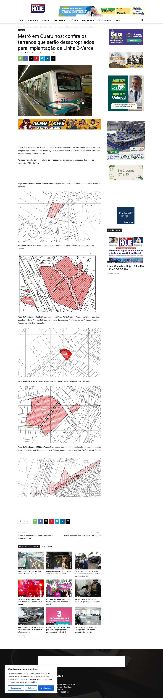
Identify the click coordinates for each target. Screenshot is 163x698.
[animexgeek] (59, 129)
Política (72, 20)
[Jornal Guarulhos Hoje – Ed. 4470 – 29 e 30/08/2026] (126, 249)
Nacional (58, 20)
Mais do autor (47, 547)
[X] (31, 58)
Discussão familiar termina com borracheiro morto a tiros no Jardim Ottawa (30, 601)
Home (21, 20)
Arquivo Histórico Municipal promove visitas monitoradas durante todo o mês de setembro (30, 629)
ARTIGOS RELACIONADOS (29, 547)
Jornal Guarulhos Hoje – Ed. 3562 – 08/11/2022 (82, 536)
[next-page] (23, 636)
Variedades (87, 20)
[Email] (53, 58)
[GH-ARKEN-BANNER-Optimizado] (126, 180)
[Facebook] (25, 58)
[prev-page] (19, 636)
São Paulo (46, 20)
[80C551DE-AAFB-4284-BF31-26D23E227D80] (126, 111)
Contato (118, 20)
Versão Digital (104, 20)
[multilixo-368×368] (126, 159)
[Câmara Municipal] (126, 44)
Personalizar (16, 688)
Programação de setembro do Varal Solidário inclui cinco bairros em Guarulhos (58, 601)
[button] (142, 20)
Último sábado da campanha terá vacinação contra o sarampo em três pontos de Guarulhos (87, 574)
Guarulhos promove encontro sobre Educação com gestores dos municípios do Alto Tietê (87, 629)
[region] (31, 679)
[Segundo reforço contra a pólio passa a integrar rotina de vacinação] (88, 588)
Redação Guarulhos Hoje (29, 53)
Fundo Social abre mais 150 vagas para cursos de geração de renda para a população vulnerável (58, 629)
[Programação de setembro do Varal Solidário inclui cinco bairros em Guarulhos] (59, 588)
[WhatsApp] (20, 58)
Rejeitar (31, 688)
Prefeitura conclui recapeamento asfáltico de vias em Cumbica (35, 537)
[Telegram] (42, 58)
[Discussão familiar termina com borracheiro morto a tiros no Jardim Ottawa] (31, 588)
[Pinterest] (36, 58)
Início (19, 27)
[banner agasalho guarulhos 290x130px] (126, 67)
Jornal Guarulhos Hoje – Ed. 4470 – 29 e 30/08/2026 (125, 268)
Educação (21, 624)
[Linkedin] (47, 58)
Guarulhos (33, 20)
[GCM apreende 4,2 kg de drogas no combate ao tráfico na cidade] (59, 560)
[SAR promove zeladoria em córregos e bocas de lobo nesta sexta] (31, 560)
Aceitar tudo (46, 688)
